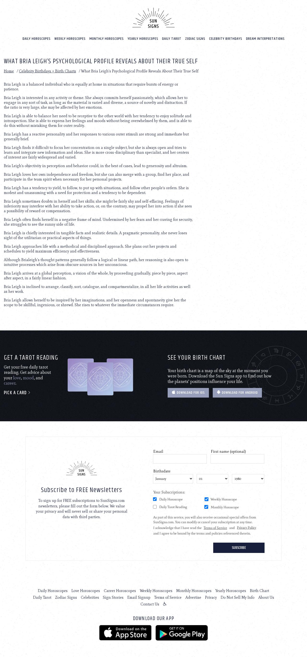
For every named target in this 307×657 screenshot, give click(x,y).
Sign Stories (113, 597)
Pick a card (16, 393)
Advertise (193, 597)
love (17, 378)
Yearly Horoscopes (143, 39)
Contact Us (150, 604)
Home (9, 71)
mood (28, 378)
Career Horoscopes (120, 590)
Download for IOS (190, 393)
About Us (266, 597)
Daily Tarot (171, 39)
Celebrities (90, 597)
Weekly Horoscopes (70, 39)
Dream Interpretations (265, 39)
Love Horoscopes (85, 590)
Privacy (211, 597)
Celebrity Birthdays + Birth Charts (47, 71)
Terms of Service (168, 597)
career (10, 383)
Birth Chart (259, 590)
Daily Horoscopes (37, 39)
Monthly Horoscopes (106, 39)
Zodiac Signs (195, 39)
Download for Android (239, 393)
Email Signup (138, 597)
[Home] (153, 18)
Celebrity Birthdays (225, 39)
